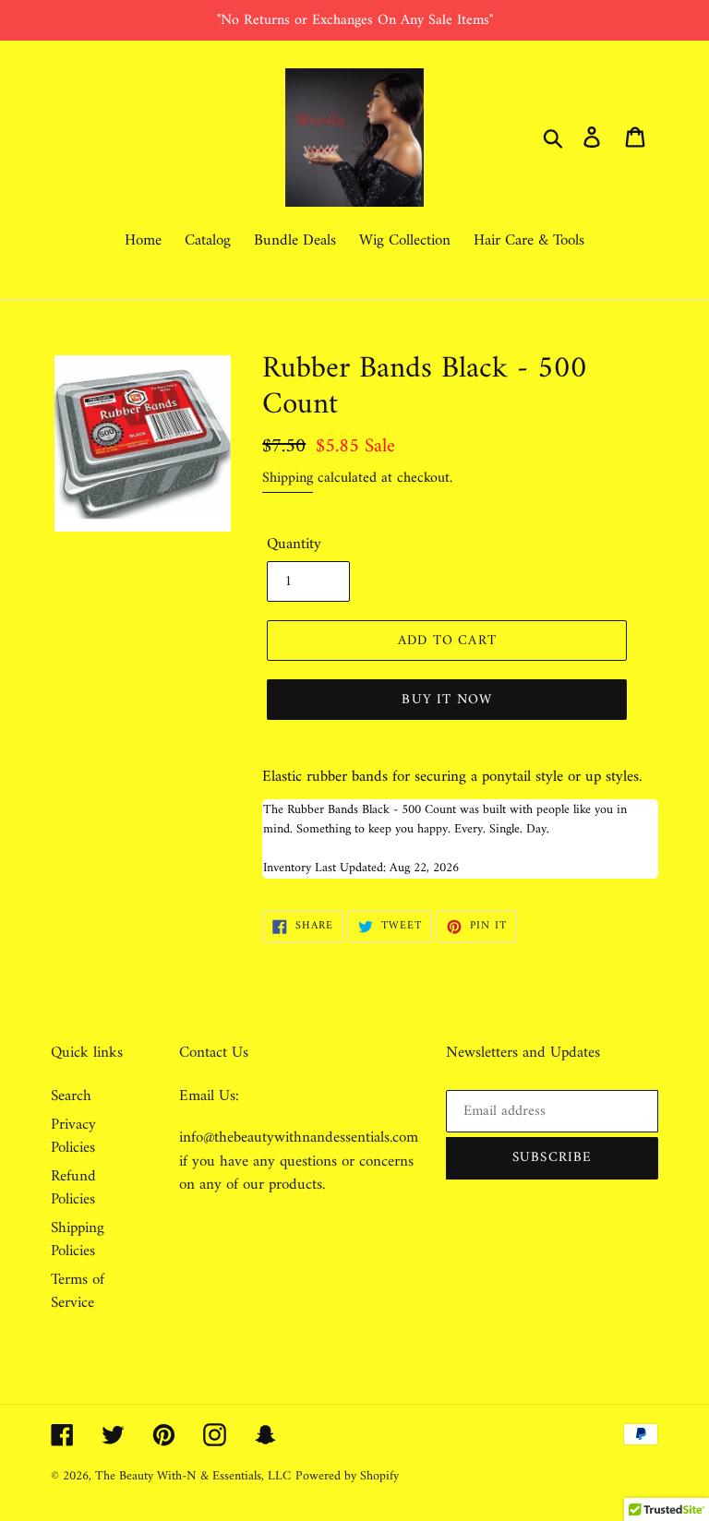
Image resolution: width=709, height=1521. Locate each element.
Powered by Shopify (347, 1476)
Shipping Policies (77, 1240)
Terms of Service (77, 1292)
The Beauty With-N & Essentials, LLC (193, 1476)
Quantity (294, 545)
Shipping (287, 478)
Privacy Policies (73, 1137)
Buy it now (447, 700)
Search (71, 1096)
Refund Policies (73, 1189)
